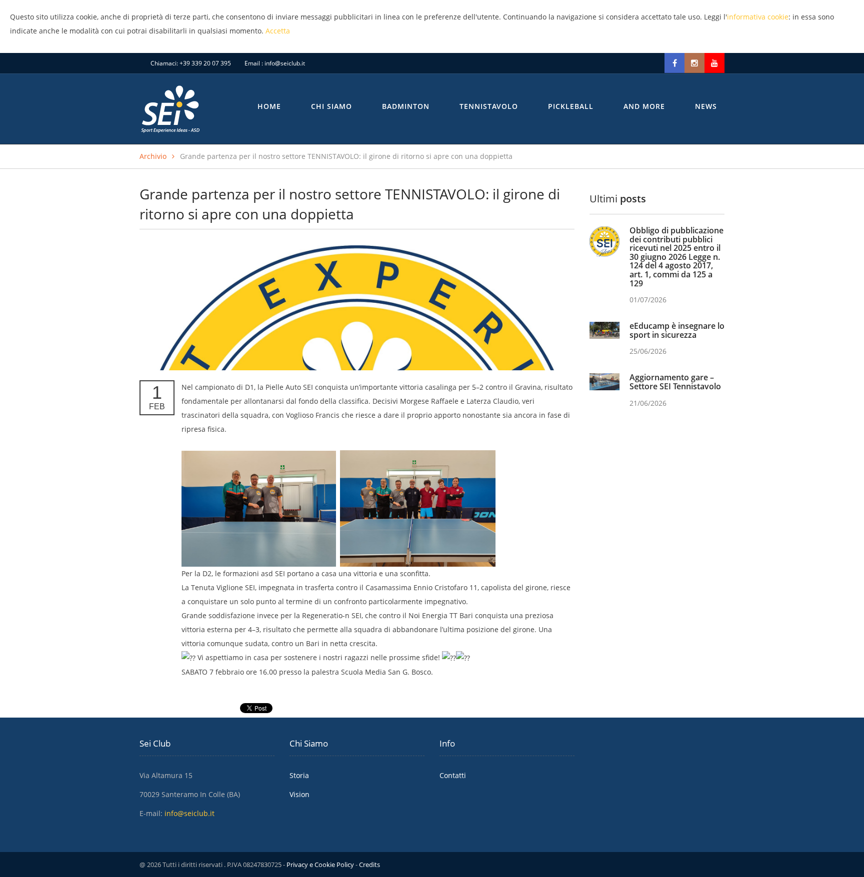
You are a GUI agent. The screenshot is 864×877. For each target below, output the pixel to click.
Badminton (406, 106)
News (706, 106)
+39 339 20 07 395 (205, 63)
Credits (369, 864)
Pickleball (571, 106)
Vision (300, 794)
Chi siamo (331, 106)
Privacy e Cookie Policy (320, 864)
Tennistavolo (489, 106)
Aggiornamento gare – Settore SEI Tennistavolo (675, 382)
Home (269, 106)
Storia (299, 775)
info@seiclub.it (284, 63)
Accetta (278, 30)
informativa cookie (757, 16)
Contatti (453, 775)
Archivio (153, 156)
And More (644, 106)
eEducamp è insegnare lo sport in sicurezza (677, 330)
